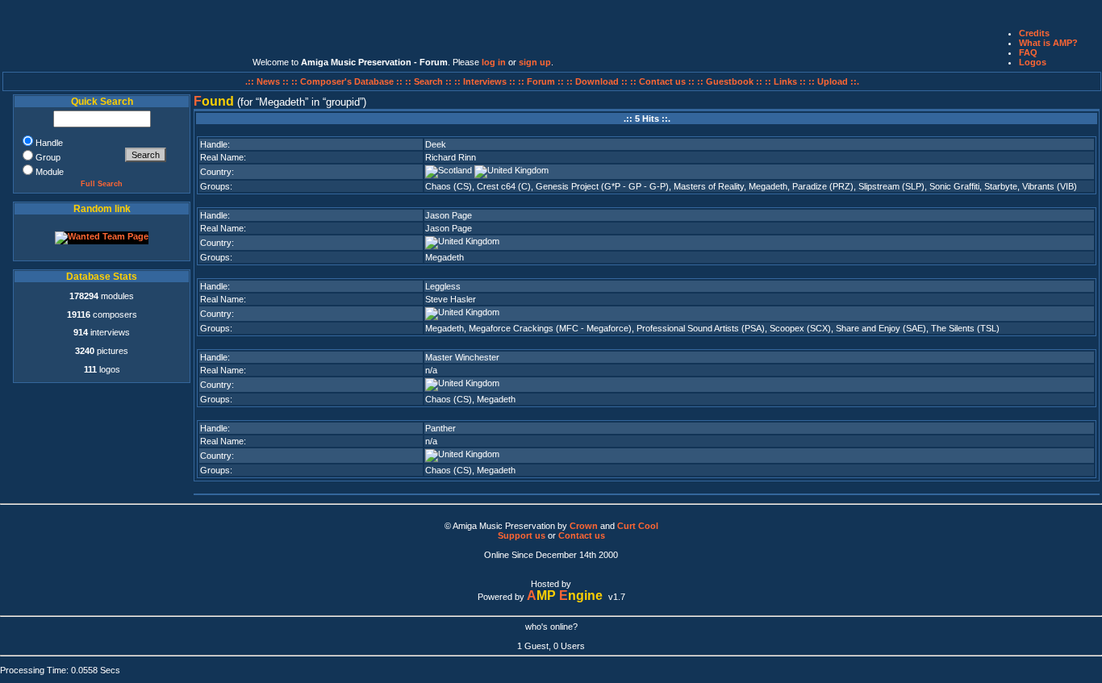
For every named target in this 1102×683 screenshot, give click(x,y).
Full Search (102, 184)
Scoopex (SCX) (800, 328)
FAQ (1028, 52)
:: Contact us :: (662, 81)
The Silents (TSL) (965, 328)
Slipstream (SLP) (891, 186)
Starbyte (1000, 186)
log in (494, 62)
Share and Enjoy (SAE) (881, 328)
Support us (521, 535)
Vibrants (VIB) (1049, 186)
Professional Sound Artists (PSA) (701, 328)
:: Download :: (598, 81)
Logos (1032, 62)
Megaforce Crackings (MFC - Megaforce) (550, 328)
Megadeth (768, 186)
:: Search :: (429, 81)
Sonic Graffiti (954, 186)
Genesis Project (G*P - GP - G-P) (602, 186)
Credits (1034, 33)
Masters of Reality (709, 186)
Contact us (581, 535)
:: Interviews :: (486, 81)
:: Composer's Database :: (348, 81)
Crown (584, 526)
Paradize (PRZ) (823, 186)
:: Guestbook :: (729, 81)
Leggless (443, 286)
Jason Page (448, 215)
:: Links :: (785, 81)
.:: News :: (268, 81)
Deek (435, 144)
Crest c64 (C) (504, 186)
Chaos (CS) (448, 186)
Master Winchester (462, 357)
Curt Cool (637, 526)
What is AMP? (1048, 43)
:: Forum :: (542, 81)
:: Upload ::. (833, 81)
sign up (535, 62)
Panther (440, 428)
